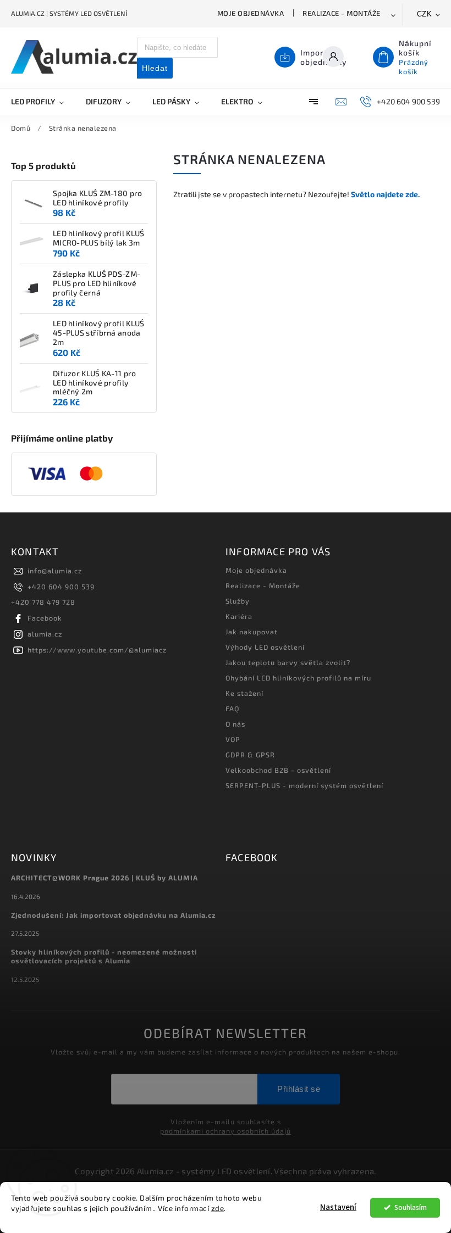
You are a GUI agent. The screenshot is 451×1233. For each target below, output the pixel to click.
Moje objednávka (250, 13)
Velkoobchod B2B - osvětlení (278, 770)
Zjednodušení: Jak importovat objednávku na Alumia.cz (113, 915)
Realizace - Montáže (341, 13)
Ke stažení (244, 693)
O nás (235, 723)
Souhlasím (410, 1207)
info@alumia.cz (55, 570)
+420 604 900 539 (61, 586)
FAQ (232, 708)
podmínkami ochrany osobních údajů (225, 1130)
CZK (424, 14)
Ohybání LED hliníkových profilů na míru (298, 677)
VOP (233, 739)
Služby (238, 600)
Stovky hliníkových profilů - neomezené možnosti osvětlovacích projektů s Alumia (104, 956)
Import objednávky (323, 57)
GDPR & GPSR (250, 754)
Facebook (45, 617)
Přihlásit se (298, 1088)
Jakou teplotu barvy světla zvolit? (288, 662)
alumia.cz (45, 633)
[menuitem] (43, 101)
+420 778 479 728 (43, 602)
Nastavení (338, 1207)
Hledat (155, 68)
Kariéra (239, 616)
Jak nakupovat (252, 631)
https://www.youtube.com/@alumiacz (97, 649)
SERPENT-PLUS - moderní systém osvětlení (304, 785)
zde (217, 1208)
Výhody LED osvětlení (265, 647)
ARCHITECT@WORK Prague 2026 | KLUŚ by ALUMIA (104, 877)
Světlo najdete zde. (385, 194)
